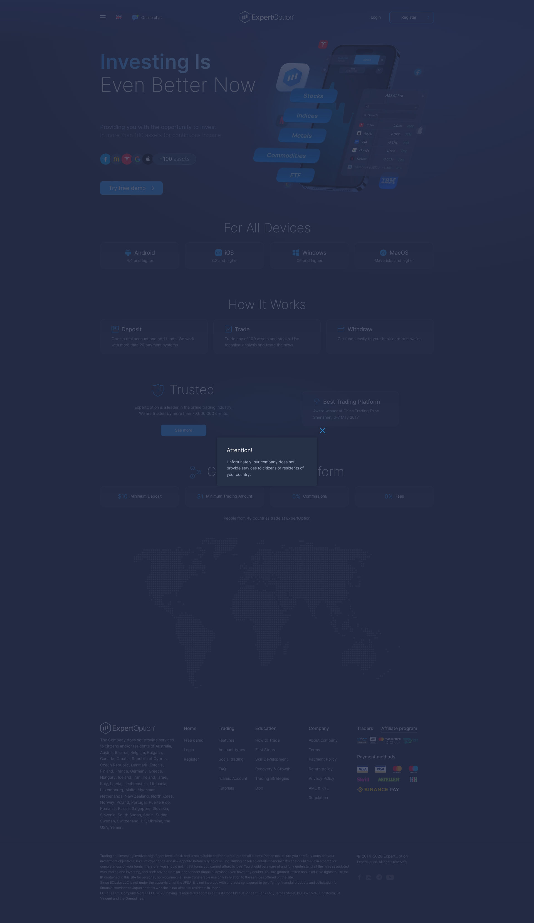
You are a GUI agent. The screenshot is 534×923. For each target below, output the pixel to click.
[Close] (322, 431)
